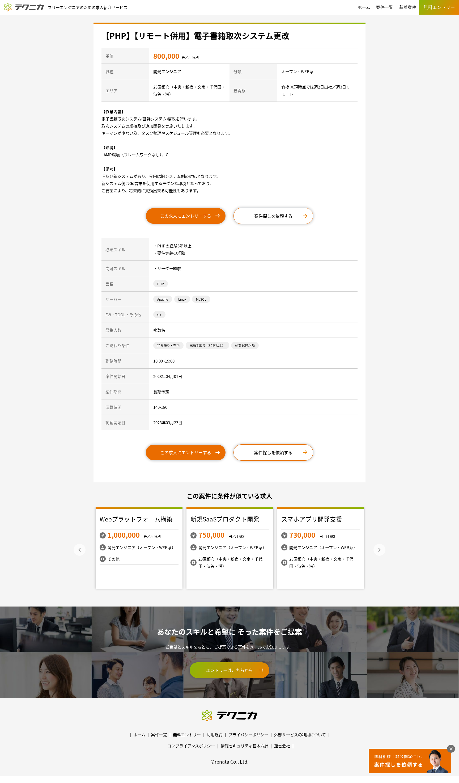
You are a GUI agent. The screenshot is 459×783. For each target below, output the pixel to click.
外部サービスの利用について (300, 734)
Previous (80, 550)
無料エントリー (187, 734)
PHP (160, 283)
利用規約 (215, 734)
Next (379, 550)
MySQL (201, 299)
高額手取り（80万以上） (207, 345)
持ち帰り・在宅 (168, 345)
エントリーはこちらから (229, 670)
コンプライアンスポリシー (191, 745)
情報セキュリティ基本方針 (244, 745)
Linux (182, 299)
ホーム (364, 7)
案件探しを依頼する (273, 216)
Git (159, 314)
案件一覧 (384, 7)
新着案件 (407, 7)
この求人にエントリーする (185, 216)
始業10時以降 (245, 345)
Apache (162, 299)
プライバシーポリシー (248, 734)
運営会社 (282, 745)
